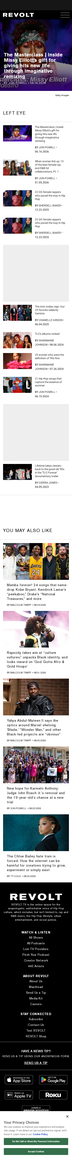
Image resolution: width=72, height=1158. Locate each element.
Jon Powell (47, 147)
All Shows (36, 938)
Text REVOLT (36, 1031)
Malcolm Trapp (20, 605)
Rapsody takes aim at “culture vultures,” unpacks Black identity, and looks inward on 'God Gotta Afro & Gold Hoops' (37, 659)
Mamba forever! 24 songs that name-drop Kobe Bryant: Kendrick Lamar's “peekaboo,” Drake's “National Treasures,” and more (37, 592)
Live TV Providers (35, 949)
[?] (17, 133)
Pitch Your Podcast (36, 955)
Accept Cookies (36, 1151)
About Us (36, 981)
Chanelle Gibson (51, 320)
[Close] (67, 1116)
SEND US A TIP (36, 1063)
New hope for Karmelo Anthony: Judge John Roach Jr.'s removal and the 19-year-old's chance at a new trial (36, 795)
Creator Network (36, 960)
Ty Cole (15, 876)
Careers (36, 1004)
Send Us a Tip (36, 993)
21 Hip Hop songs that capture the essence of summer (48, 382)
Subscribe (36, 1019)
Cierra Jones (48, 482)
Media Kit (36, 998)
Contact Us (36, 1025)
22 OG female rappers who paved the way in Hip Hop (50, 195)
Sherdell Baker (50, 205)
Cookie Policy (40, 1134)
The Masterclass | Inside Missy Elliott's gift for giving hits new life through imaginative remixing (49, 133)
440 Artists (36, 966)
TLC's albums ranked (47, 333)
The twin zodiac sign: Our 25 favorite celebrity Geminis (50, 310)
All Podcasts (36, 943)
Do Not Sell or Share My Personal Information (36, 1141)
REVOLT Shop (36, 1036)
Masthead (36, 987)
